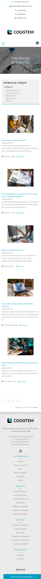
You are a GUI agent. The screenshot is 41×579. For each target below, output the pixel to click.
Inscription (21, 18)
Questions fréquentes (20, 525)
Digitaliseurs (11, 98)
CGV (20, 469)
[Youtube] (20, 451)
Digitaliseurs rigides (20, 514)
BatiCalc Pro (11, 96)
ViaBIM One (20, 503)
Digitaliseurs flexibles (20, 510)
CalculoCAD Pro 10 (20, 499)
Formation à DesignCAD (20, 536)
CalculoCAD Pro (12, 93)
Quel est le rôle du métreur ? (13, 250)
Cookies (20, 480)
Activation (21, 10)
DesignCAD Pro (13, 90)
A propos (20, 461)
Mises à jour (20, 532)
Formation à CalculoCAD (20, 540)
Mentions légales (20, 473)
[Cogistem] (20, 32)
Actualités (20, 476)
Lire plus (21, 156)
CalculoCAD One (20, 495)
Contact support (20, 529)
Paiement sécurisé (20, 465)
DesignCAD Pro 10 (20, 491)
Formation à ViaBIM (20, 544)
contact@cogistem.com (21, 6)
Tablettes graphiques (20, 506)
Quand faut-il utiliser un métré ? (14, 140)
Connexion (21, 14)
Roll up (9, 101)
